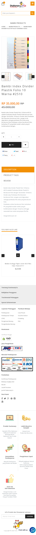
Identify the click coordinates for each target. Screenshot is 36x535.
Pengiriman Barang (7, 321)
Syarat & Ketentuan (9, 302)
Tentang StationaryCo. (10, 287)
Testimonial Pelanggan (10, 297)
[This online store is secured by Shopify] (7, 339)
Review (7, 180)
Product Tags (11, 175)
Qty (3, 133)
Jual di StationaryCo (7, 390)
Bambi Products (18, 23)
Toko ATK (17, 531)
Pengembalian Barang (8, 324)
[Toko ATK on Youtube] (2, 401)
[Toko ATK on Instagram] (15, 398)
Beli (13, 145)
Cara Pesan (21, 313)
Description (10, 169)
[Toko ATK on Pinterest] (11, 398)
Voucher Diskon (23, 315)
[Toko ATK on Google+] (8, 398)
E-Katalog (21, 318)
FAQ (19, 321)
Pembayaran (5, 313)
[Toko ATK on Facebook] (2, 398)
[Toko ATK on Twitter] (5, 398)
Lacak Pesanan (6, 387)
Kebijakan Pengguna (9, 292)
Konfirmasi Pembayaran (9, 379)
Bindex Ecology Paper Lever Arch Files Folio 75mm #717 (18, 265)
